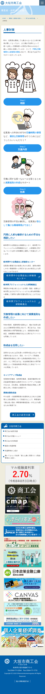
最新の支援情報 (10, 446)
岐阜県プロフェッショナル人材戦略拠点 (21, 302)
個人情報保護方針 (22, 681)
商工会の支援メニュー (13, 436)
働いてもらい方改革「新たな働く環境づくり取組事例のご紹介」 (22, 456)
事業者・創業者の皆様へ (15, 18)
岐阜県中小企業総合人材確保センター (21, 277)
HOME (4, 18)
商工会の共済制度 (11, 441)
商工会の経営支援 (11, 431)
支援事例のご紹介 (11, 451)
